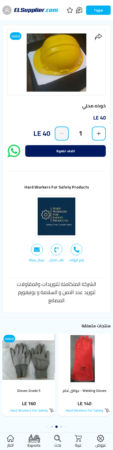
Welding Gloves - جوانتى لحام (84, 390)
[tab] (76, 253)
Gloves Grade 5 (29, 390)
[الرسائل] (79, 10)
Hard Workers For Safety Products (56, 187)
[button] (65, 426)
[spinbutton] (80, 133)
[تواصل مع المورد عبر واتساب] (14, 151)
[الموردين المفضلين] (69, 10)
